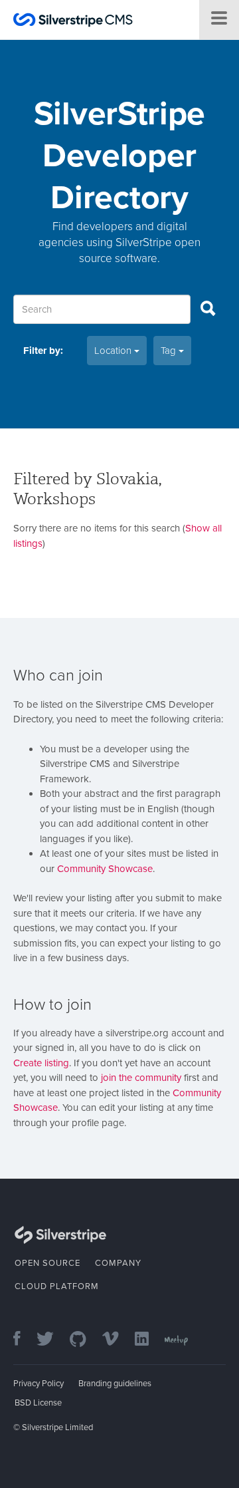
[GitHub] (85, 1340)
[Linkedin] (148, 1340)
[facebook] (23, 1340)
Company (118, 1263)
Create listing (41, 1063)
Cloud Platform (57, 1286)
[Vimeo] (117, 1340)
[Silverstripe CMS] (73, 21)
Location (114, 351)
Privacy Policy (38, 1383)
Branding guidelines (114, 1383)
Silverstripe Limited (57, 1427)
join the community (141, 1078)
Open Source (47, 1263)
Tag (170, 351)
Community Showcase (105, 869)
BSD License (38, 1403)
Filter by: (43, 351)
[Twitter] (52, 1340)
